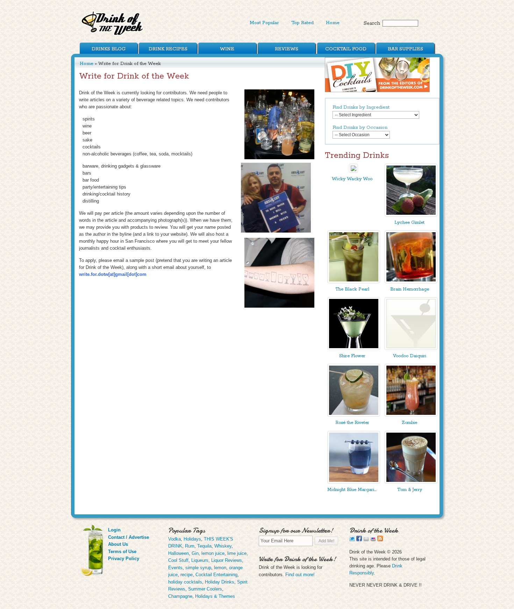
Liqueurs (199, 560)
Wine (227, 49)
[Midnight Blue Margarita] (353, 482)
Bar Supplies (405, 49)
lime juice (237, 553)
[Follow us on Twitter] (352, 539)
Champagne (180, 596)
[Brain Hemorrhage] (411, 281)
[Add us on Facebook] (359, 539)
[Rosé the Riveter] (353, 415)
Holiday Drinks (219, 582)
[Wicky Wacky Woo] (353, 171)
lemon (220, 567)
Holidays (192, 539)
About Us (118, 544)
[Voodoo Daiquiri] (411, 348)
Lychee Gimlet (409, 223)
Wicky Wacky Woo (352, 179)
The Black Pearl (352, 289)
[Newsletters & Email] (366, 539)
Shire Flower (352, 356)
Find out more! (300, 574)
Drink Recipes (168, 49)
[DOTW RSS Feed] (380, 539)
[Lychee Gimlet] (411, 215)
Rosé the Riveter (352, 423)
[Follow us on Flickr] (373, 539)
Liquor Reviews (226, 560)
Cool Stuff (178, 560)
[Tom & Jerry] (411, 482)
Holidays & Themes (215, 596)
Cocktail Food (345, 49)
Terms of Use (122, 551)
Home (333, 23)
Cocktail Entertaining (216, 574)
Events (175, 567)
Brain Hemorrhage (409, 289)
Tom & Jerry (409, 490)
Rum (189, 546)
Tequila (204, 546)
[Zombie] (411, 415)
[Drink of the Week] (112, 35)
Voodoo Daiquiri (409, 356)
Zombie (409, 423)
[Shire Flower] (353, 348)
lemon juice (212, 553)
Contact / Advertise (128, 537)
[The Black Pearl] (353, 281)
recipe (186, 574)
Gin (195, 553)
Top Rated (302, 23)
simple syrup (198, 567)
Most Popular (264, 23)
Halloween (178, 553)
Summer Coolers (205, 589)
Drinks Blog (109, 49)
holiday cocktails (185, 582)
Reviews (286, 49)
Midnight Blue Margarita (352, 490)
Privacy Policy (123, 558)
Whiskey (222, 546)
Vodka (174, 539)
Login (114, 530)
